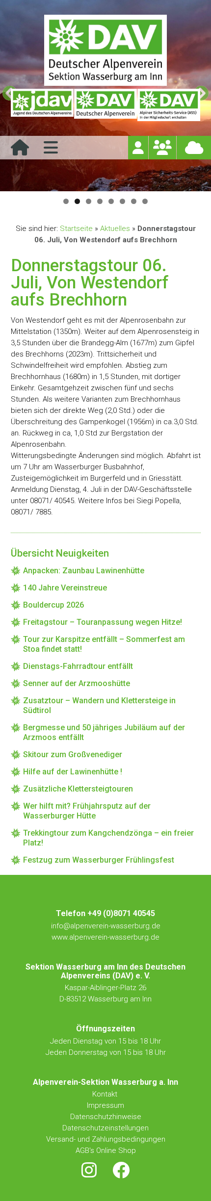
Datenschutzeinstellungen (105, 1128)
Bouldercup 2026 (53, 605)
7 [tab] (133, 201)
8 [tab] (145, 201)
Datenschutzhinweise (105, 1116)
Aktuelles (115, 228)
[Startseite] (20, 150)
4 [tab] (100, 201)
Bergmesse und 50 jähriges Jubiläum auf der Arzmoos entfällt (104, 732)
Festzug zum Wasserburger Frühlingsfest (98, 860)
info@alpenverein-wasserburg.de (105, 925)
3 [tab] (88, 201)
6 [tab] (122, 201)
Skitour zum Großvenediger (72, 754)
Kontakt (105, 1094)
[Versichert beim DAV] (168, 105)
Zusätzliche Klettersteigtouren (78, 788)
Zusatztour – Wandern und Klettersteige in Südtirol (99, 705)
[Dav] (105, 105)
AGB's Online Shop (106, 1150)
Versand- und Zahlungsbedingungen (105, 1139)
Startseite (76, 228)
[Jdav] (42, 105)
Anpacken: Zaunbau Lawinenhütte (83, 570)
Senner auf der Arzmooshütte (76, 683)
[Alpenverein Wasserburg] (105, 83)
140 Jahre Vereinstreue (65, 587)
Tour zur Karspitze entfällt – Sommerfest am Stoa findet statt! (104, 644)
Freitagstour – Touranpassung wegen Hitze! (102, 622)
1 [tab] (66, 201)
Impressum (105, 1105)
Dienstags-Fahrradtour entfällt (78, 666)
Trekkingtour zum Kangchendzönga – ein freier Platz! (108, 837)
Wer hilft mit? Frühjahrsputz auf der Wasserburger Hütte (87, 810)
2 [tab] (77, 201)
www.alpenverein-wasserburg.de (105, 937)
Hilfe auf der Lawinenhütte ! (72, 771)
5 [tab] (111, 201)
